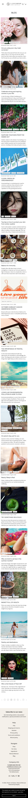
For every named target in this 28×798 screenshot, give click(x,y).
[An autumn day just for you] (14, 418)
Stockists (14, 730)
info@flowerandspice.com (14, 767)
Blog (14, 756)
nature (4, 386)
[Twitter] (13, 776)
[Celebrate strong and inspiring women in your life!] (14, 74)
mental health (17, 341)
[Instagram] (9, 776)
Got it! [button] (14, 795)
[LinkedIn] (18, 776)
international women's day (10, 86)
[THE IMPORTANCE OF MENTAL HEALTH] (14, 331)
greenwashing (6, 173)
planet (13, 173)
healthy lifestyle (7, 129)
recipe (15, 260)
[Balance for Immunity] (14, 248)
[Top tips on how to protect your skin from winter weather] (14, 204)
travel (10, 636)
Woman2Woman (14, 753)
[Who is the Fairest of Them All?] (14, 666)
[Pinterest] (16, 776)
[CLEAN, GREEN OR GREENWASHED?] (14, 161)
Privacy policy (14, 733)
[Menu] (2, 4)
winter (14, 216)
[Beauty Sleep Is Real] (14, 460)
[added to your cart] (25, 4)
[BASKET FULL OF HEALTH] (14, 585)
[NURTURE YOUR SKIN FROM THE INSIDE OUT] (14, 117)
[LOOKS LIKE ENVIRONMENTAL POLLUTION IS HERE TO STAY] (14, 375)
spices (17, 42)
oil (2, 216)
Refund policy (14, 737)
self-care (16, 129)
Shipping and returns (14, 728)
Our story (14, 749)
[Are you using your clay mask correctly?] (14, 30)
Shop (14, 746)
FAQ (14, 725)
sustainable (20, 173)
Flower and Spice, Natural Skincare (16, 783)
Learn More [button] (20, 792)
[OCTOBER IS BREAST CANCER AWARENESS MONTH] (14, 289)
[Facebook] (11, 776)
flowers (4, 678)
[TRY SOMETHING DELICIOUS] (14, 500)
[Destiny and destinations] (14, 625)
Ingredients (14, 751)
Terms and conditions (14, 735)
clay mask (5, 42)
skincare (11, 42)
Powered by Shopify (14, 784)
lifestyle (21, 86)
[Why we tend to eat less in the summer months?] (14, 541)
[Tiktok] (15, 776)
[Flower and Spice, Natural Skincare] (14, 4)
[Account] (23, 4)
